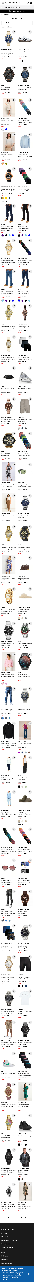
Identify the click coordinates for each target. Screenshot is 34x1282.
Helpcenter (5, 1256)
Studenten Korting (7, 1247)
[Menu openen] (2, 2)
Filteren (10, 23)
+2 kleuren (4, 201)
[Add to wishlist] (14, 32)
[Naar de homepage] (16, 2)
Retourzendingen (7, 1263)
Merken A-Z (5, 1237)
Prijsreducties (5, 14)
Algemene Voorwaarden (9, 1240)
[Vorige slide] (1, 11)
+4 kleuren (20, 824)
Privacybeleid (5, 1244)
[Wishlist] (27, 3)
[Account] (6, 2)
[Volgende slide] (33, 11)
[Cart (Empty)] (31, 2)
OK (29, 1274)
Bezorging (4, 1259)
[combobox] (17, 7)
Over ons (4, 1233)
